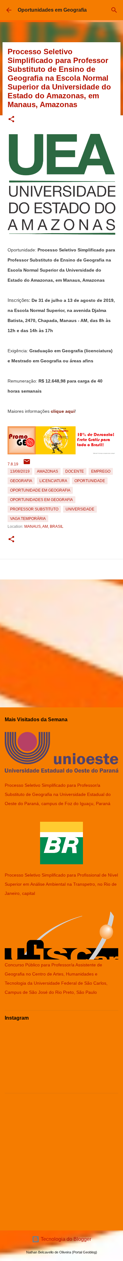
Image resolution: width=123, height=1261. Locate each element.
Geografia (21, 481)
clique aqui (63, 411)
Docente (74, 471)
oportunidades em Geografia (41, 500)
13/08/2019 (20, 471)
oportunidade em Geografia (40, 490)
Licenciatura (53, 481)
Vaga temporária (28, 518)
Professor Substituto (34, 509)
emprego (100, 471)
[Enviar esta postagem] (27, 464)
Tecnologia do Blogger (65, 1239)
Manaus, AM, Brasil (43, 526)
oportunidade (89, 481)
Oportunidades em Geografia (52, 10)
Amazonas (47, 471)
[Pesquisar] (114, 10)
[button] (11, 119)
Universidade (80, 509)
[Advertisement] (61, 640)
